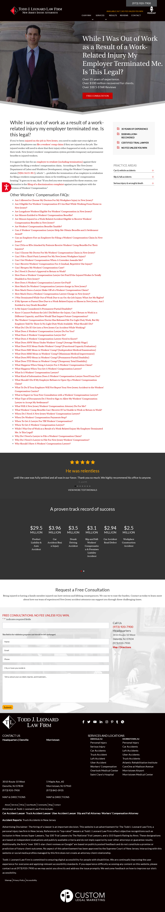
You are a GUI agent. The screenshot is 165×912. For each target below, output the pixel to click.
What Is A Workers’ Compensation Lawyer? (37, 372)
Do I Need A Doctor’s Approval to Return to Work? (40, 271)
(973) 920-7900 (141, 3)
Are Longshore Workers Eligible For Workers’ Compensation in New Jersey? (53, 211)
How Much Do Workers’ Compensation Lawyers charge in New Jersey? (51, 286)
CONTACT (136, 15)
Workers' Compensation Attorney (120, 799)
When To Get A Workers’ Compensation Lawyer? (39, 425)
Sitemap (8, 866)
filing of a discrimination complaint (46, 184)
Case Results (31, 791)
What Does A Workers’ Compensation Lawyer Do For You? (44, 331)
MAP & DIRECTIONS (13, 783)
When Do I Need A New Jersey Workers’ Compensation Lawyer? (47, 413)
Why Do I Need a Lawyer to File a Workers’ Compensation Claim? (48, 436)
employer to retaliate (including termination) (60, 161)
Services (14, 791)
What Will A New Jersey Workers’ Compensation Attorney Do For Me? (50, 406)
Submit (8, 693)
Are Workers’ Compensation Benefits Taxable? (38, 226)
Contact (57, 791)
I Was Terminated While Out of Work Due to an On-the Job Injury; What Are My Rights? (59, 297)
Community (42, 791)
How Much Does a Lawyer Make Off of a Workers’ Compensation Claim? (52, 290)
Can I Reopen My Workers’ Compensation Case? (39, 267)
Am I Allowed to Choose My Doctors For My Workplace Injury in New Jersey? (54, 200)
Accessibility (31, 866)
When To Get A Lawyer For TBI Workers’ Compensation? (44, 421)
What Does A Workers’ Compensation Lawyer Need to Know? (46, 338)
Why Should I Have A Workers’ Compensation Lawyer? (43, 443)
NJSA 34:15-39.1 (26, 173)
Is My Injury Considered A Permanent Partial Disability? (43, 308)
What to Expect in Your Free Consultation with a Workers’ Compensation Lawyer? (56, 395)
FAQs (22, 791)
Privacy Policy (19, 866)
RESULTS (113, 15)
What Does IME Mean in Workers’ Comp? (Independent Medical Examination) (55, 350)
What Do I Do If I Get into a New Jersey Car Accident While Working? (50, 327)
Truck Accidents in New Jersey (39, 806)
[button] (92, 19)
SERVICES (100, 15)
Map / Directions (122, 633)
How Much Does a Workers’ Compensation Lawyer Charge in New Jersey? (52, 293)
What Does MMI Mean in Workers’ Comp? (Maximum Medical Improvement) (54, 353)
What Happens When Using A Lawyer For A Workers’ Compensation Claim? (53, 365)
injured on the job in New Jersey (41, 140)
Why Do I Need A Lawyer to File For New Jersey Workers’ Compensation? (52, 439)
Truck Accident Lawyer (38, 799)
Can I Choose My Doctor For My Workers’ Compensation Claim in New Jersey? (55, 252)
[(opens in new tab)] (82, 881)
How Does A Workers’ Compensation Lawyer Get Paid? (43, 282)
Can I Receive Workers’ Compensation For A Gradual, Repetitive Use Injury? (53, 263)
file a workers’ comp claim (50, 144)
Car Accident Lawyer (13, 799)
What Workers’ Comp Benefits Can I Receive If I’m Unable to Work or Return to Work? (58, 410)
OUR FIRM (86, 15)
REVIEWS (124, 15)
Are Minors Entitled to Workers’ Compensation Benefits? (44, 215)
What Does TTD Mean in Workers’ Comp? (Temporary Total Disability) (51, 361)
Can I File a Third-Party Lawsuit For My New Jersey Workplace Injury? (50, 256)
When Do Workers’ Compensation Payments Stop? (41, 417)
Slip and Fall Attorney (89, 799)
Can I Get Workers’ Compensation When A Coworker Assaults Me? (49, 260)
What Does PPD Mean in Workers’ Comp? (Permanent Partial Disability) (52, 357)
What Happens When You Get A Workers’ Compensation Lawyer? (48, 368)
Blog (51, 791)
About (7, 791)
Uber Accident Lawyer (64, 799)
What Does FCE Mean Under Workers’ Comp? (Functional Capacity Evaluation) (55, 346)
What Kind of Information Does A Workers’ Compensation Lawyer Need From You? (57, 376)
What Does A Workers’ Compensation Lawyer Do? (40, 335)
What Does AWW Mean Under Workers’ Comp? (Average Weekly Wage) (51, 342)
